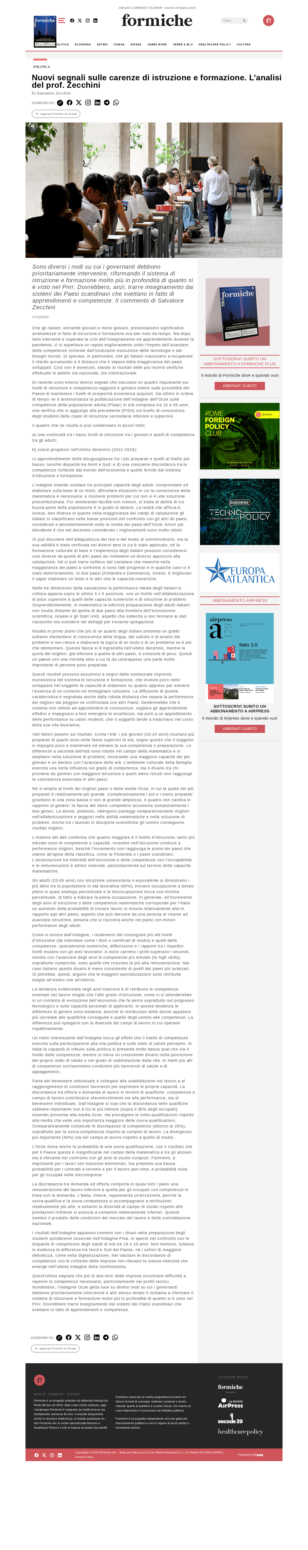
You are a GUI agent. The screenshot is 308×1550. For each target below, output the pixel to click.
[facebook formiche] (36, 1455)
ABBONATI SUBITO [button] (240, 386)
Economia (83, 44)
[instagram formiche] (52, 1455)
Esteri (102, 44)
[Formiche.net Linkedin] (95, 20)
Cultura (244, 44)
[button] (62, 32)
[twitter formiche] (44, 1455)
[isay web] (258, 1454)
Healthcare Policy (215, 44)
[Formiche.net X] (80, 20)
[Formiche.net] (268, 20)
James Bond (157, 44)
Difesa (136, 44)
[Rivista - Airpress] (242, 1403)
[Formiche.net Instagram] (88, 20)
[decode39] (242, 1418)
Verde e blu (183, 44)
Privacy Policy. (84, 1457)
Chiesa (119, 44)
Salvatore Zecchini (54, 93)
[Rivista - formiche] (242, 1389)
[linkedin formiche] (60, 1455)
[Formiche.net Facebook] (72, 20)
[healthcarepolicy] (242, 1432)
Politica (62, 44)
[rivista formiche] (240, 658)
